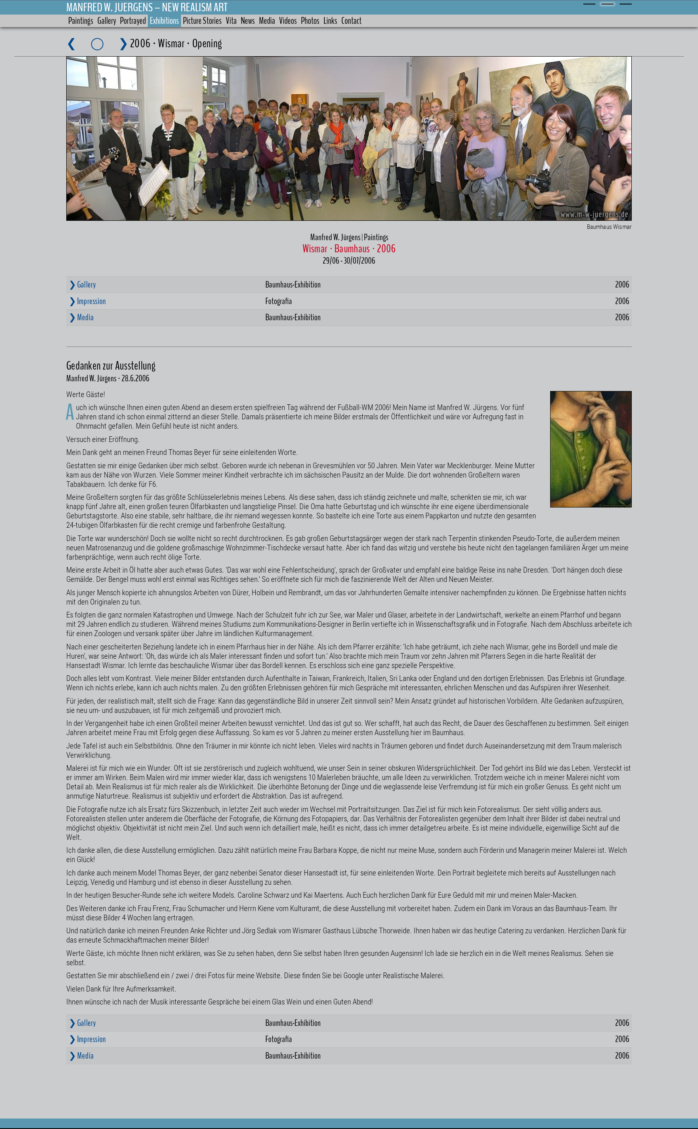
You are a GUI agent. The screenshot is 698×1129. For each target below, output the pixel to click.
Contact (351, 21)
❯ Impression (87, 301)
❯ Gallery (82, 285)
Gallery (106, 21)
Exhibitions (164, 21)
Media (267, 21)
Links (330, 21)
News (248, 21)
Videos (288, 21)
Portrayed (133, 21)
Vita (231, 21)
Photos (310, 21)
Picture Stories (202, 21)
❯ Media (81, 317)
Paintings (80, 21)
